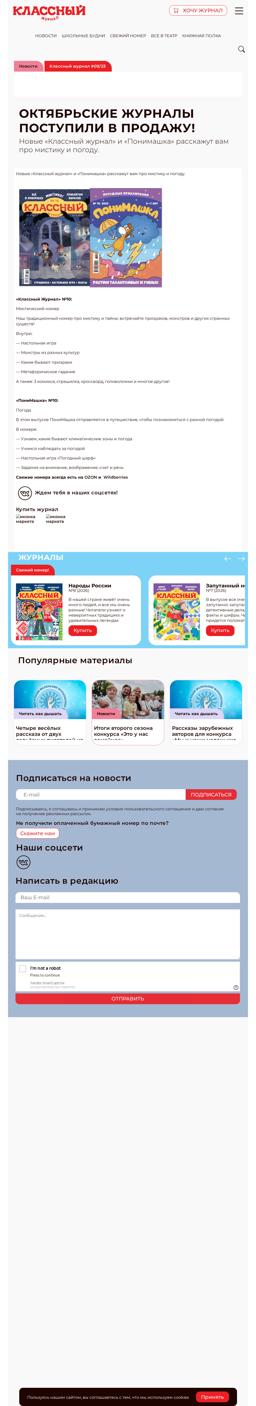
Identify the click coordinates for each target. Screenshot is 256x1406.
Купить (83, 630)
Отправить (128, 999)
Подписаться (211, 795)
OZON (90, 477)
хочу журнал (202, 10)
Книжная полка (201, 35)
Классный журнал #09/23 (78, 66)
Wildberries (116, 477)
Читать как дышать (40, 713)
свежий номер (128, 35)
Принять (212, 1397)
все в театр (164, 35)
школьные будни (83, 35)
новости (46, 35)
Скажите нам (37, 833)
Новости (28, 66)
